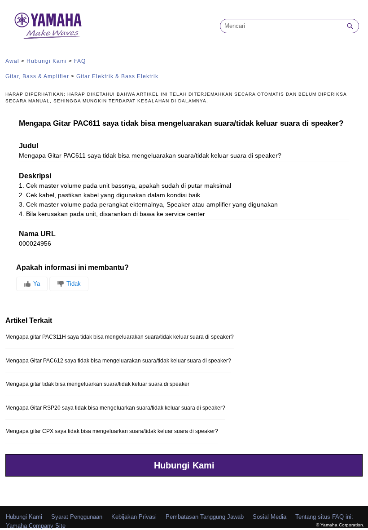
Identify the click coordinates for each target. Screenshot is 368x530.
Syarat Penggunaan (76, 516)
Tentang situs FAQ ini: (324, 516)
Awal (12, 61)
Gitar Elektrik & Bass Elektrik (117, 76)
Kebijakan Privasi (134, 516)
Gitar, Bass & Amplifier (37, 76)
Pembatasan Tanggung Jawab (205, 516)
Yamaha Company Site (36, 525)
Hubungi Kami (46, 61)
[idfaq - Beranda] (48, 26)
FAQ (80, 61)
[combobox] (281, 26)
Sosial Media (269, 516)
